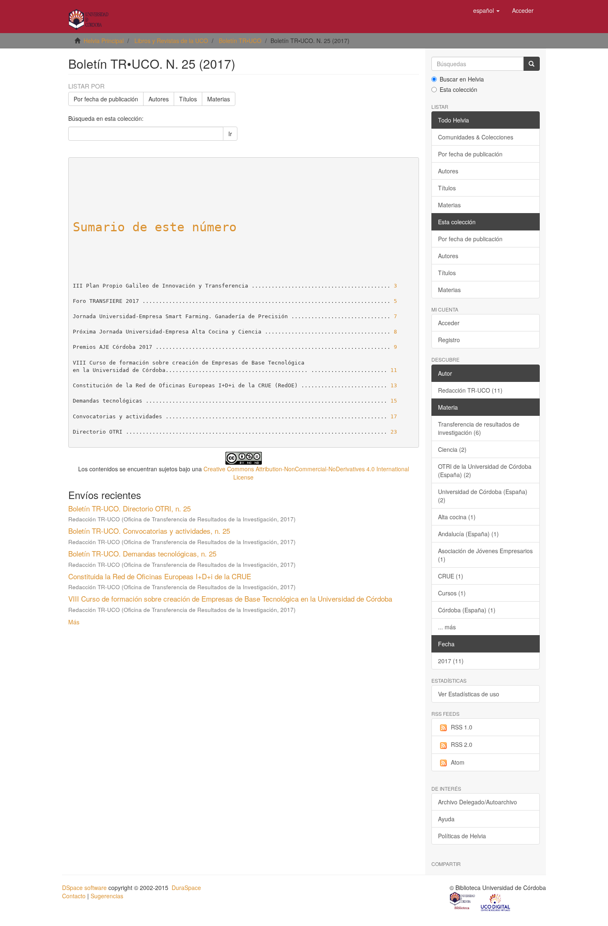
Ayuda (446, 819)
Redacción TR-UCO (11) (470, 390)
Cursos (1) (452, 593)
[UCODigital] (495, 901)
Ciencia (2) (452, 449)
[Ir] (531, 64)
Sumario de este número (155, 227)
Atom (457, 762)
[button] (486, 10)
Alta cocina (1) (457, 517)
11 (393, 370)
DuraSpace (186, 887)
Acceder (449, 323)
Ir (230, 134)
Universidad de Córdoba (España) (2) (482, 495)
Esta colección (458, 89)
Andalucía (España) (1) (468, 534)
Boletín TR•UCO (240, 40)
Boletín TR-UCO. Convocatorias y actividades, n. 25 (149, 530)
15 (393, 401)
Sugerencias (107, 896)
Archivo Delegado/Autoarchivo (477, 802)
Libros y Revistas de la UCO (171, 40)
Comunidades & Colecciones (475, 137)
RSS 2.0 (461, 744)
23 (393, 432)
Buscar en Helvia (462, 79)
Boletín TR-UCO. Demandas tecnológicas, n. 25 (142, 553)
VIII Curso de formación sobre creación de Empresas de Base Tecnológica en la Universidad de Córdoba (230, 598)
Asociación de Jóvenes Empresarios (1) (485, 555)
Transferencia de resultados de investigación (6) (478, 428)
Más (73, 622)
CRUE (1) (450, 576)
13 (393, 385)
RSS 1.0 (461, 727)
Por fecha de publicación (106, 99)
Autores (158, 99)
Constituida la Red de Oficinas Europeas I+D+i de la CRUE (159, 576)
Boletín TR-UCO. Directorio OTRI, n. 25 (129, 508)
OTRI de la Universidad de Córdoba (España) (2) (484, 470)
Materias (218, 99)
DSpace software (84, 887)
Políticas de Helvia (462, 836)
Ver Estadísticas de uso (468, 694)
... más (447, 627)
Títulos (188, 99)
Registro (449, 340)
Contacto (74, 896)
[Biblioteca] (463, 901)
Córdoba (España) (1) (466, 610)
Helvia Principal (104, 40)
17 (393, 416)
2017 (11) (451, 661)
